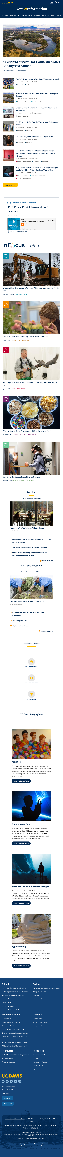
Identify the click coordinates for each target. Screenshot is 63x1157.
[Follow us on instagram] (7, 1081)
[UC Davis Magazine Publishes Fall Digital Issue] (8, 136)
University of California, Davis (14, 1119)
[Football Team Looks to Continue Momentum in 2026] (8, 79)
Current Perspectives (23, 116)
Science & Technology (38, 176)
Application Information (40, 1062)
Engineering (37, 995)
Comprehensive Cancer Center (12, 1026)
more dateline (47, 560)
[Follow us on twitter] (15, 1081)
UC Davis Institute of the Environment (14, 1046)
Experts (58, 15)
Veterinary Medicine (8, 1062)
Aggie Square (6, 1018)
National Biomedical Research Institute (15, 1033)
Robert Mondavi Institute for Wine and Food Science (14, 1037)
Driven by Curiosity (23, 176)
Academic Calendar (39, 1055)
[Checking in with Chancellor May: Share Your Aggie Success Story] (8, 107)
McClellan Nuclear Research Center (14, 1029)
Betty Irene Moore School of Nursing (14, 988)
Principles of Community (48, 1125)
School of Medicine (8, 1006)
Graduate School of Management (13, 995)
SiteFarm (41, 1138)
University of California (30, 1128)
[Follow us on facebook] (3, 1081)
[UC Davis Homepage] (7, 2)
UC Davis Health (7, 1058)
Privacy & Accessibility (31, 1125)
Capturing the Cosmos (21, 626)
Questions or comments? (13, 1125)
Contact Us (7, 1098)
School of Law (6, 1002)
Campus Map (37, 1018)
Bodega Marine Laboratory (11, 1022)
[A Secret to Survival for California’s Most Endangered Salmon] (8, 93)
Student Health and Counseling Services (15, 1055)
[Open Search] (56, 3)
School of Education (8, 999)
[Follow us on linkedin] (11, 1081)
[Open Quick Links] (60, 3)
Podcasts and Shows (25, 15)
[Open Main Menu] (51, 3)
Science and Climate (23, 102)
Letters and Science (39, 999)
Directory (36, 1058)
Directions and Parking (40, 1022)
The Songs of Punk (19, 620)
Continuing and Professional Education (15, 992)
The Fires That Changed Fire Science (27, 209)
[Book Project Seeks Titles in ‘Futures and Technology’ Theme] (8, 122)
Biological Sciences (39, 992)
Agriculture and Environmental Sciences (46, 988)
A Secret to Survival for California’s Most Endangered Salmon (31, 64)
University (20, 85)
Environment (37, 102)
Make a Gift (8, 1103)
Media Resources (48, 15)
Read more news (10, 185)
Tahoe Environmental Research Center (15, 1042)
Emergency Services (40, 1026)
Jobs (34, 1069)
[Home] (12, 1075)
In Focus (5, 15)
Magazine (13, 15)
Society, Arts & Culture (24, 162)
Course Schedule (38, 1065)
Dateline (37, 15)
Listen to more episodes (18, 231)
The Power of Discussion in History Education (29, 547)
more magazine (47, 631)
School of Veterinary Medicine (12, 1010)
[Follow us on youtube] (19, 1081)
